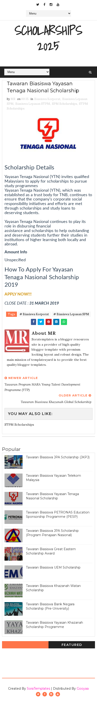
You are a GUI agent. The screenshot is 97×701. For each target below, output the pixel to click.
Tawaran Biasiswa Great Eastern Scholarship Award (51, 551)
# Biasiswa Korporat (34, 314)
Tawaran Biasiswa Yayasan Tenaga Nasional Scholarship (52, 496)
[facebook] (44, 4)
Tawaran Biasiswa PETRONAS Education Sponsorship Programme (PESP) (58, 514)
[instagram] (50, 4)
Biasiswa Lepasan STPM (32, 104)
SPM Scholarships (64, 104)
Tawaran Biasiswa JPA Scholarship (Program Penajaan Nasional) (52, 533)
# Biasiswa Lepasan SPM (71, 314)
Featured (72, 645)
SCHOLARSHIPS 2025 (48, 38)
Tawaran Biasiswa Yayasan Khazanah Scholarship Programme (54, 624)
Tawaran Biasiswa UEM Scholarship (53, 567)
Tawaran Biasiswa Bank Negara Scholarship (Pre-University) (50, 606)
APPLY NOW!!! (18, 294)
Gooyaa (83, 688)
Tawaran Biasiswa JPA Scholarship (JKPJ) (58, 457)
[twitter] (37, 4)
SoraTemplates (38, 688)
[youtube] (57, 4)
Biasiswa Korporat (47, 99)
